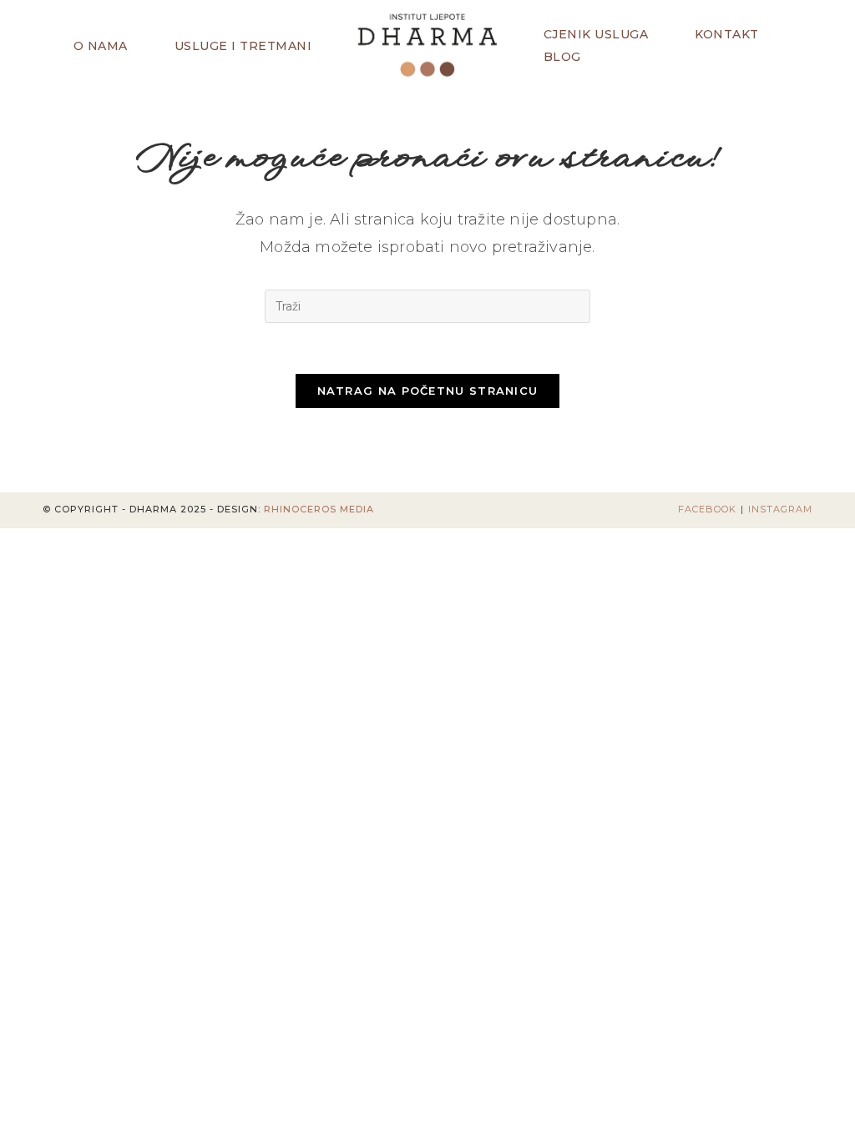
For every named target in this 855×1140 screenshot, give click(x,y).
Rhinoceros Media (319, 509)
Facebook (707, 509)
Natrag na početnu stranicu (428, 390)
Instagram (780, 509)
